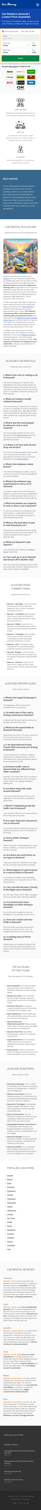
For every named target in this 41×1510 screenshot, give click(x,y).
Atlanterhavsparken (29, 335)
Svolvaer (10, 1234)
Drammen (10, 1187)
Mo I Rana (11, 1218)
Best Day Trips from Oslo (12, 1471)
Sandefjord (11, 1230)
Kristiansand (11, 1203)
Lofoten (10, 1214)
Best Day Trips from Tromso (13, 1479)
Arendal (10, 1175)
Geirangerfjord (28, 307)
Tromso (10, 1241)
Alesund (6, 279)
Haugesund (11, 1199)
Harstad (10, 1195)
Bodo (9, 1183)
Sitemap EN (26, 1499)
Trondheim (11, 1245)
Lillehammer (11, 1210)
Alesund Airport (22, 435)
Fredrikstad (11, 1191)
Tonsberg (10, 1238)
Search (20, 58)
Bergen (10, 1179)
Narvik (9, 1226)
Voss (9, 1249)
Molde (9, 1222)
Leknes (9, 1207)
